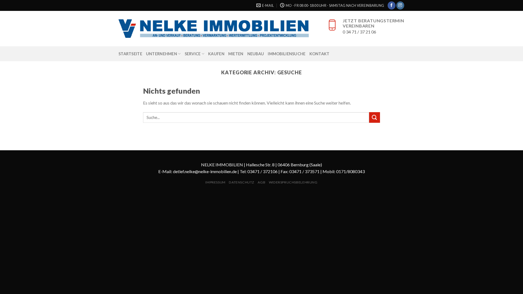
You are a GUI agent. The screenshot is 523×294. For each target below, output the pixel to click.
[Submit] (374, 117)
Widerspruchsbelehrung (293, 182)
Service (193, 53)
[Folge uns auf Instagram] (400, 5)
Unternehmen (161, 53)
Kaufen (216, 53)
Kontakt (319, 53)
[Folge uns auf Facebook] (392, 5)
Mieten (236, 53)
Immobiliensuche (286, 53)
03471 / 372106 (262, 171)
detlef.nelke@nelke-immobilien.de (205, 171)
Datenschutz (241, 182)
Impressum (215, 182)
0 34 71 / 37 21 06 (359, 31)
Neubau (255, 53)
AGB (261, 182)
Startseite (130, 53)
